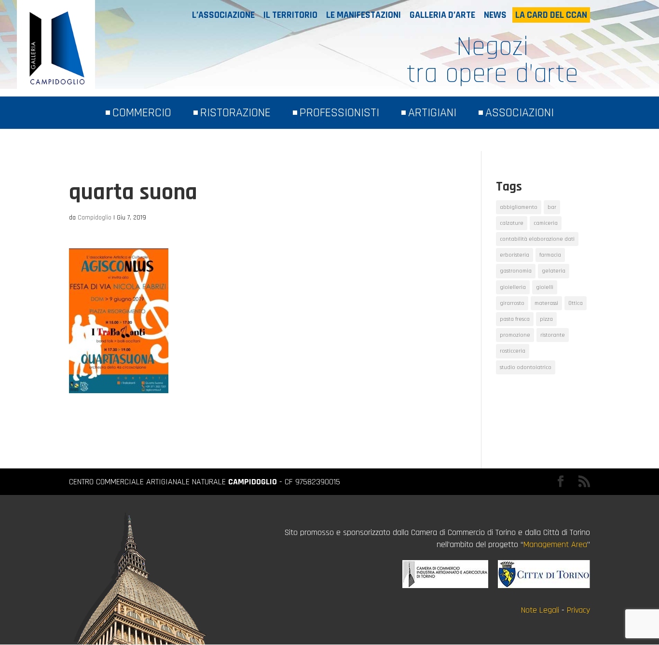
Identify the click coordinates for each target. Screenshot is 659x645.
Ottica (575, 303)
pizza (546, 319)
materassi (546, 303)
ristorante (552, 335)
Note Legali (540, 610)
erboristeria (514, 255)
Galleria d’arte (442, 15)
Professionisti (339, 113)
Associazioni (519, 113)
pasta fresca (515, 319)
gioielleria (513, 287)
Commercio (141, 113)
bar (552, 207)
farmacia (550, 255)
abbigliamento (518, 207)
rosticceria (512, 351)
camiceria (546, 223)
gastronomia (516, 270)
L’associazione (223, 15)
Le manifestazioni (363, 15)
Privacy (578, 610)
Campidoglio (94, 217)
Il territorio (290, 15)
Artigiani (432, 113)
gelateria (553, 270)
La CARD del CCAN (551, 15)
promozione (515, 335)
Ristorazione (235, 113)
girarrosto (512, 303)
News (495, 15)
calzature (511, 223)
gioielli (544, 287)
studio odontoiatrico (525, 367)
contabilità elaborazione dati (537, 239)
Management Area (555, 544)
